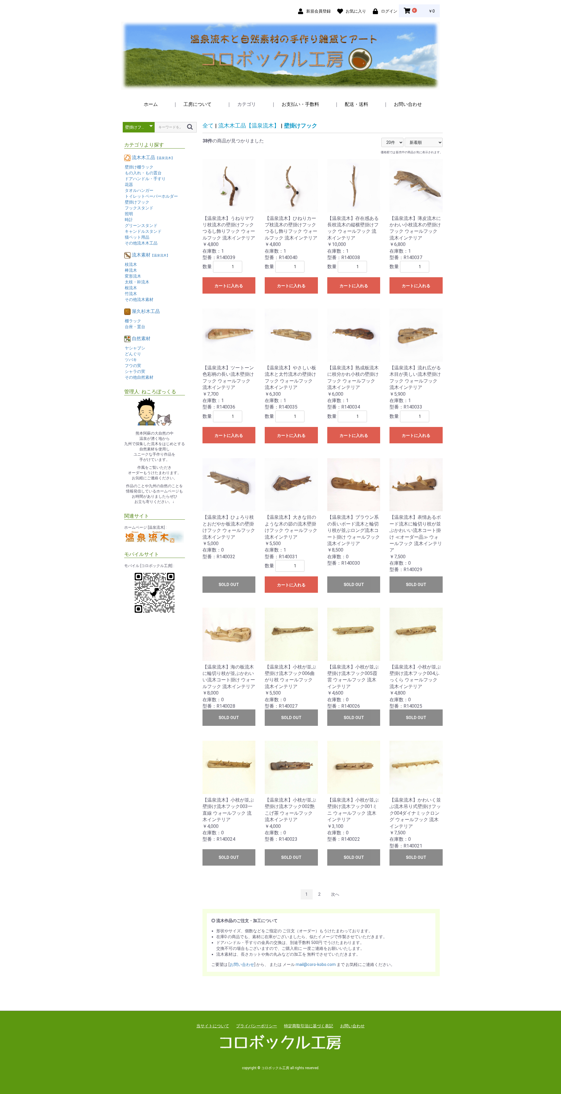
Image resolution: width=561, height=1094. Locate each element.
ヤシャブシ (135, 348)
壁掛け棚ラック (139, 167)
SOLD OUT (229, 584)
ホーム (151, 104)
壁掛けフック (137, 202)
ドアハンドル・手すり (145, 178)
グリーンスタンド (141, 225)
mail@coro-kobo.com (316, 964)
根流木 (131, 287)
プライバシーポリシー (256, 1026)
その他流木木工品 (141, 243)
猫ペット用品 (137, 237)
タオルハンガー (139, 190)
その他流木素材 (139, 299)
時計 (129, 219)
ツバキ (131, 359)
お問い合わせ (408, 104)
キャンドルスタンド (143, 231)
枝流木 (131, 264)
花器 (129, 184)
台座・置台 (135, 326)
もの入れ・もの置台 (143, 172)
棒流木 (131, 270)
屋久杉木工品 (146, 311)
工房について (197, 104)
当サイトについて (212, 1026)
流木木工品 (153, 157)
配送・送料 (356, 104)
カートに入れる (228, 285)
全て (208, 125)
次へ (335, 894)
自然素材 (141, 338)
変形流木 (133, 276)
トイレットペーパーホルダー (151, 196)
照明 (129, 213)
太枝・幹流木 (137, 282)
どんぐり (133, 354)
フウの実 (133, 365)
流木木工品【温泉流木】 (248, 125)
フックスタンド (139, 208)
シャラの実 (135, 371)
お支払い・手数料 (300, 104)
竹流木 (131, 293)
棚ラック (133, 320)
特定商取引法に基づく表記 (308, 1026)
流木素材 (151, 255)
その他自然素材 (139, 377)
